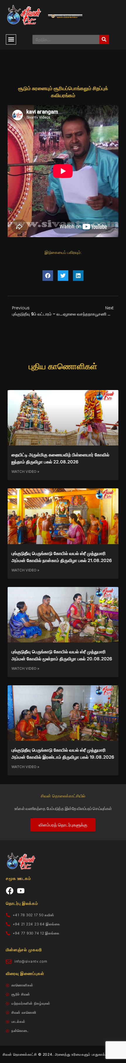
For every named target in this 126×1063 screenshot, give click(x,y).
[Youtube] (21, 891)
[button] (11, 39)
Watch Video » (25, 471)
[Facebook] (9, 891)
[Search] (104, 39)
